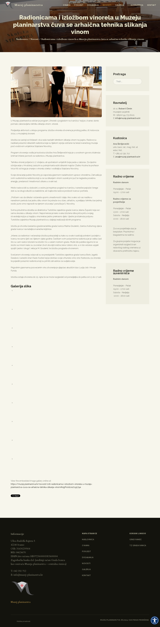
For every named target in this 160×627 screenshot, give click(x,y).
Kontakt (86, 575)
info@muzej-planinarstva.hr (127, 118)
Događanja (88, 557)
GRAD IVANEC (136, 539)
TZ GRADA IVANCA (138, 545)
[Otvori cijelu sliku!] (56, 91)
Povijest (86, 551)
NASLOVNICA (88, 539)
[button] (121, 5)
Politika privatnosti (23, 621)
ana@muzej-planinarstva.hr (127, 157)
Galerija (86, 569)
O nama (85, 545)
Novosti (86, 563)
